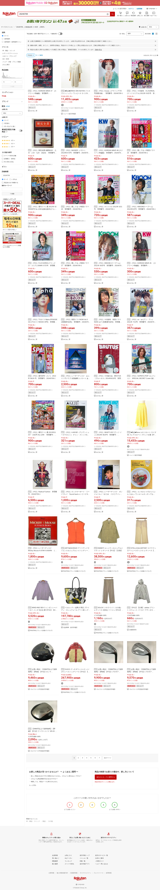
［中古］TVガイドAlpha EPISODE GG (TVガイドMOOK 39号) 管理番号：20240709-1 (42, 322)
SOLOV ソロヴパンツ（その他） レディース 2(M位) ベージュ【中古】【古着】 (108, 610)
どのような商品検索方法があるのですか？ (44, 779)
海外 (8, 106)
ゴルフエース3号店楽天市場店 (39, 689)
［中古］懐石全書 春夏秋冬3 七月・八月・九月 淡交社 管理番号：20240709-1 (42, 152)
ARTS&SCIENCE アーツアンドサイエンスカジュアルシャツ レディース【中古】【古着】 (75, 550)
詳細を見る (98, 49)
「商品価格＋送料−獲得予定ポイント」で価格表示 (41, 34)
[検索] (112, 14)
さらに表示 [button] (5, 64)
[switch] (20, 131)
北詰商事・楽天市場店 (70, 627)
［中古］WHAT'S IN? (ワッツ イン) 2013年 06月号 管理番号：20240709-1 (108, 434)
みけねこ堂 (33, 111)
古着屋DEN (132, 630)
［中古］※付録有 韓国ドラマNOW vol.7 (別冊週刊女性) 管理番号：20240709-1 (107, 322)
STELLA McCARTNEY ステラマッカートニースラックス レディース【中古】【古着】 (141, 550)
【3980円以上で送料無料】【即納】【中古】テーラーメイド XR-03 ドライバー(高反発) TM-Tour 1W (42, 731)
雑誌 (44, 821)
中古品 (4, 96)
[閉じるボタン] (155, 41)
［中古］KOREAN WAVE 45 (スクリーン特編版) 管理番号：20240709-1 (141, 265)
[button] (151, 9)
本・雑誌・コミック (33, 821)
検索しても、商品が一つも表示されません (44, 781)
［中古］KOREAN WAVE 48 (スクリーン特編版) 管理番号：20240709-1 (108, 152)
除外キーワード (7, 185)
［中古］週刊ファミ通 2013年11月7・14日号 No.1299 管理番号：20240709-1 (42, 434)
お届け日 (4, 117)
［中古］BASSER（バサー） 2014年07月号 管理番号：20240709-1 (75, 152)
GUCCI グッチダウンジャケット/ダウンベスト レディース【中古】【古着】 (75, 671)
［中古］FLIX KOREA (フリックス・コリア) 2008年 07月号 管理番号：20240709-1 (42, 265)
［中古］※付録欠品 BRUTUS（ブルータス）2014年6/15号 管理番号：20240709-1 (108, 378)
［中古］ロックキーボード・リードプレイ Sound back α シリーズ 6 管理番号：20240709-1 (75, 494)
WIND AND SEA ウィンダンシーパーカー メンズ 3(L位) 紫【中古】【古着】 (42, 610)
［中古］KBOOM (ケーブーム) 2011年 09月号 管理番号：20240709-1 (108, 265)
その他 (50, 821)
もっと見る (32, 785)
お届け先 (4, 109)
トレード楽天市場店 (69, 114)
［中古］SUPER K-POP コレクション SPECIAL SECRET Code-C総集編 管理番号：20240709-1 (141, 378)
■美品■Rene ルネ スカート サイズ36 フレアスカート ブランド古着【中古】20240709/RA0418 (141, 434)
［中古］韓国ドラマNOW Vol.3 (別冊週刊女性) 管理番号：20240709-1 (75, 322)
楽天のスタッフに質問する (106, 777)
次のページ (107, 758)
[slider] (2, 78)
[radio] (2, 36)
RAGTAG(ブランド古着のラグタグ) (74, 571)
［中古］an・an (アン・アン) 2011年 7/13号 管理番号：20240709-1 (141, 322)
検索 (12, 86)
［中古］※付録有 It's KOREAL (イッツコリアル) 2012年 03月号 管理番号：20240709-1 (141, 93)
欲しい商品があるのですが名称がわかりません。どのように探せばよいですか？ (56, 776)
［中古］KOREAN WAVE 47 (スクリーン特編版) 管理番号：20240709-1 (42, 93)
